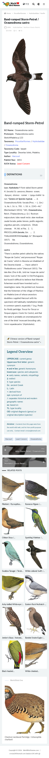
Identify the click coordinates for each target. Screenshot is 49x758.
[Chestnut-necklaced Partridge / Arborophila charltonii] (24, 709)
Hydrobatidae (39, 141)
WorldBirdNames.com (31, 750)
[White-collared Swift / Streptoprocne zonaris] (36, 554)
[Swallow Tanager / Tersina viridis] (13, 554)
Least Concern (21, 439)
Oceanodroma (12, 145)
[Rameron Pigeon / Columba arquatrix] (36, 488)
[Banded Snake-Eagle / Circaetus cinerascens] (36, 621)
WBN (9, 27)
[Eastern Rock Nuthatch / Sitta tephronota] (36, 588)
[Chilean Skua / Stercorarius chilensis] (13, 521)
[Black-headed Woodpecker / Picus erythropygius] (13, 655)
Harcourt (16, 156)
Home (8, 13)
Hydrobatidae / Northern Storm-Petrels (26, 27)
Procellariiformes (20, 13)
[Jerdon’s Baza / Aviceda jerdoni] (13, 621)
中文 (27, 4)
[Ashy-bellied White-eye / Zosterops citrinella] (13, 588)
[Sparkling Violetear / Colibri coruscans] (36, 521)
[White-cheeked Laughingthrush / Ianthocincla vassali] (36, 655)
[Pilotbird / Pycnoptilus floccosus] (13, 488)
